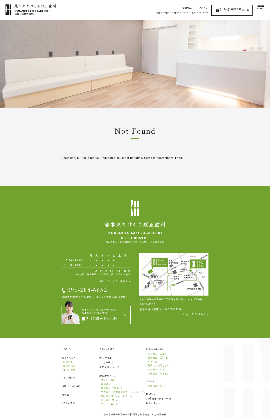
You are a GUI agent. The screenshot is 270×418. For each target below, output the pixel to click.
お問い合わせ (153, 403)
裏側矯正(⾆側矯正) (111, 388)
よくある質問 (68, 403)
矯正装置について (109, 367)
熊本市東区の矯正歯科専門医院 (120, 414)
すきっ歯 (152, 361)
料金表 (65, 395)
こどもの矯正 (106, 362)
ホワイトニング (109, 404)
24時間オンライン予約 (158, 399)
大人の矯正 (105, 358)
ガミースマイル (156, 369)
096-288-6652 (196, 8)
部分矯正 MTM (109, 400)
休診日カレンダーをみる (113, 281)
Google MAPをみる (194, 314)
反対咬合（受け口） (159, 357)
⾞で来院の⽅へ (156, 386)
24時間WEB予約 (232, 10)
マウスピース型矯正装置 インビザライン (123, 392)
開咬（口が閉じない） (160, 365)
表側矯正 (106, 384)
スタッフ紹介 (68, 378)
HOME (66, 349)
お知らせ (151, 394)
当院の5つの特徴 (71, 386)
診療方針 (68, 362)
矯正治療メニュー (108, 376)
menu (260, 8)
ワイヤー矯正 (108, 380)
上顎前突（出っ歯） (159, 373)
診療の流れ (69, 366)
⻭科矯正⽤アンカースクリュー (118, 396)
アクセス (150, 381)
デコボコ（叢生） (157, 353)
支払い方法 (69, 370)
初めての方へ (69, 358)
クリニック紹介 (107, 349)
